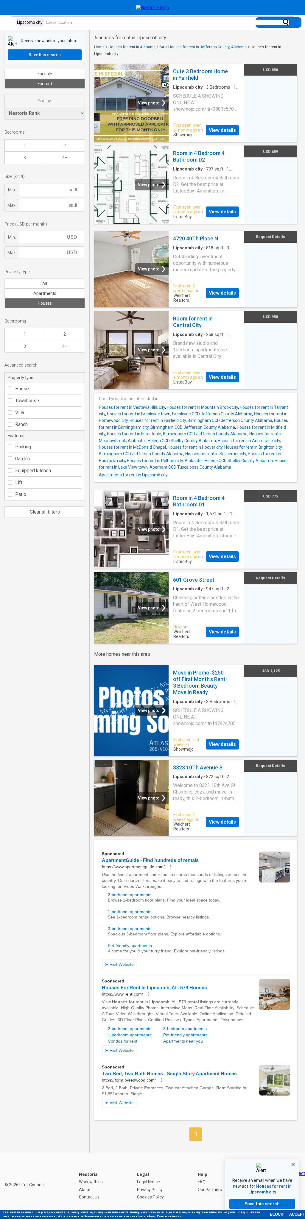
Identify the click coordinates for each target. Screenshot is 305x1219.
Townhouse (27, 400)
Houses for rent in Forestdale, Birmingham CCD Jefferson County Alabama (177, 433)
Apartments (44, 293)
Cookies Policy (150, 1197)
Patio (20, 494)
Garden (22, 458)
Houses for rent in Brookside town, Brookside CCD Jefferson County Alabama (179, 413)
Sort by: (45, 100)
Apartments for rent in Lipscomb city (133, 474)
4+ (64, 157)
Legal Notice (148, 1181)
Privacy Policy (150, 1189)
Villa (19, 412)
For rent (45, 83)
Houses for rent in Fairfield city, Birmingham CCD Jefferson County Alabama (201, 420)
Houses (45, 303)
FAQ (202, 1181)
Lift (18, 482)
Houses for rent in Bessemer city (215, 453)
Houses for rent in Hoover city (195, 447)
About (85, 1189)
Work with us (91, 1181)
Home (99, 47)
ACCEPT (297, 1214)
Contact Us (89, 1197)
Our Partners (210, 1189)
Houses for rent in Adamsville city (249, 440)
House (22, 389)
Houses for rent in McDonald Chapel (132, 447)
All (44, 283)
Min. (12, 189)
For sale (45, 73)
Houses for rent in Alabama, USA (136, 47)
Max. (11, 205)
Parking (23, 447)
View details (222, 130)
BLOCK (276, 1214)
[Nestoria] (152, 7)
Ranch (21, 424)
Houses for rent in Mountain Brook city (202, 407)
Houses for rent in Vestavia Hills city (132, 407)
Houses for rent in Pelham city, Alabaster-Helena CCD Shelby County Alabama (200, 460)
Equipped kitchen (33, 470)
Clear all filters (45, 512)
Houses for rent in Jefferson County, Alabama (207, 47)
